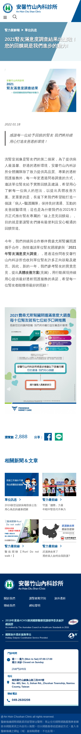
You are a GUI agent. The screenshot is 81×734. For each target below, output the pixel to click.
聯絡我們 (9, 605)
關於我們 (9, 598)
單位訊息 (31, 30)
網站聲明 (34, 605)
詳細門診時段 (19, 669)
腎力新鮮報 (12, 30)
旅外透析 (60, 598)
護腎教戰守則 (37, 598)
